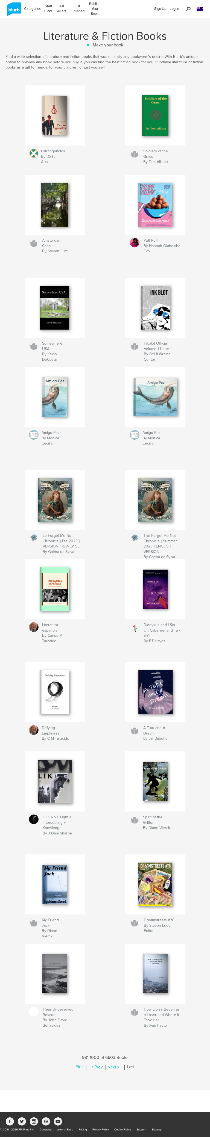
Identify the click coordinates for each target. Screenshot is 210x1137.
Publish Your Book (94, 9)
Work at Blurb (65, 1129)
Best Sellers (61, 8)
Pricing (83, 1129)
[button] (200, 9)
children (70, 67)
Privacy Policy (100, 1129)
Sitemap (157, 1129)
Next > (113, 1067)
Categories (32, 9)
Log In (174, 9)
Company (45, 1129)
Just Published (76, 8)
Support (141, 1129)
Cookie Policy (122, 1129)
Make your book (108, 45)
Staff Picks (48, 8)
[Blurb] (13, 11)
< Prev (97, 1067)
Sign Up (160, 9)
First (79, 1067)
